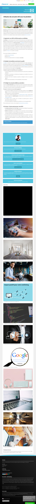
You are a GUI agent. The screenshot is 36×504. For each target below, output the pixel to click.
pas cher (12, 493)
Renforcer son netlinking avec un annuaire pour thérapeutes (12, 238)
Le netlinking (22, 42)
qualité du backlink (25, 65)
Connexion (26, 4)
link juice (8, 50)
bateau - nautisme (9, 452)
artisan (6, 452)
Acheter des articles (14, 4)
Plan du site (7, 482)
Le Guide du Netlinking (18, 150)
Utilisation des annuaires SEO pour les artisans (10, 323)
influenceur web (13, 495)
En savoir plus (18, 143)
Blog (5, 482)
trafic (9, 56)
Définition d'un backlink (18, 167)
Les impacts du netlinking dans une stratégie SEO (10, 410)
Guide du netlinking (11, 482)
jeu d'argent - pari (14, 452)
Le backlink (5, 62)
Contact (30, 0)
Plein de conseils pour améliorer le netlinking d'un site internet (12, 216)
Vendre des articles (20, 4)
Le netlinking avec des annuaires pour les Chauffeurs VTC (11, 301)
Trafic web (28, 482)
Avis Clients (26, 0)
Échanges (24, 4)
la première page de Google (23, 94)
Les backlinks (15, 482)
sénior (17, 452)
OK (34, 500)
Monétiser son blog (20, 482)
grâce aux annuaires (28, 34)
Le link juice (18, 176)
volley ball (19, 452)
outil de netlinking (10, 494)
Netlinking (11, 4)
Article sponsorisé (24, 482)
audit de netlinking (5, 495)
